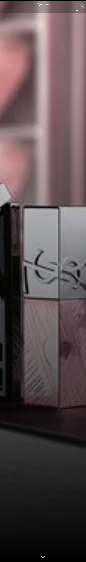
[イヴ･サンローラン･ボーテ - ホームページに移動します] (43, 4)
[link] (82, 8)
